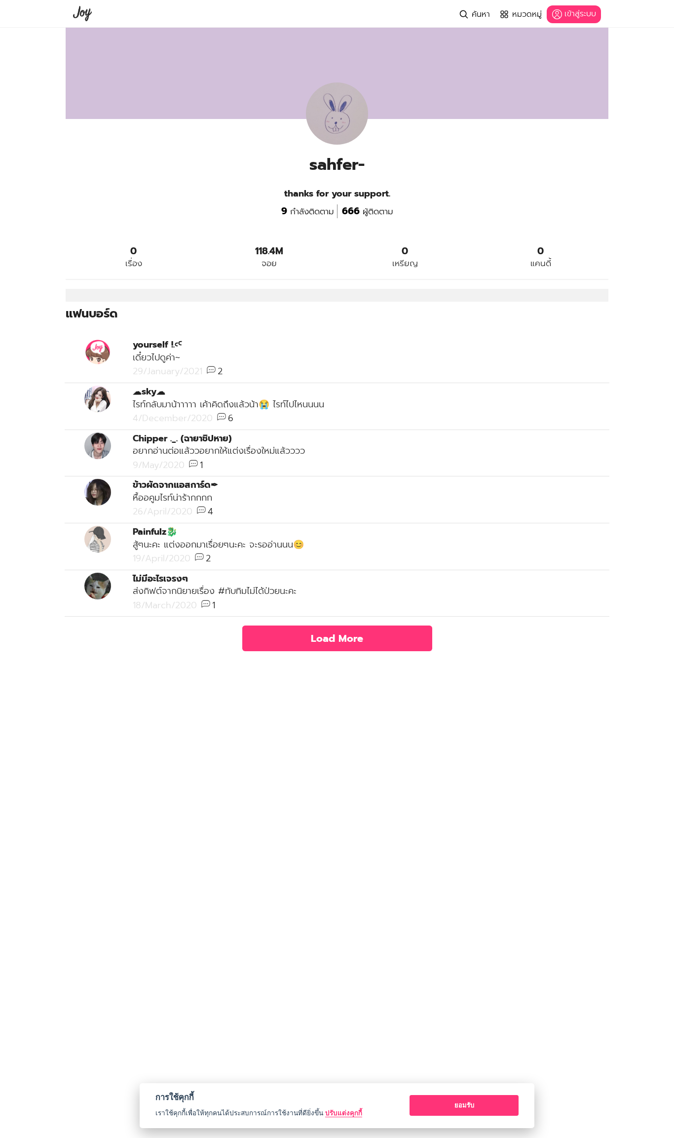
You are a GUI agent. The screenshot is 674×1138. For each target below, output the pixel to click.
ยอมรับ (464, 1105)
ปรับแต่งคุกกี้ (343, 1113)
